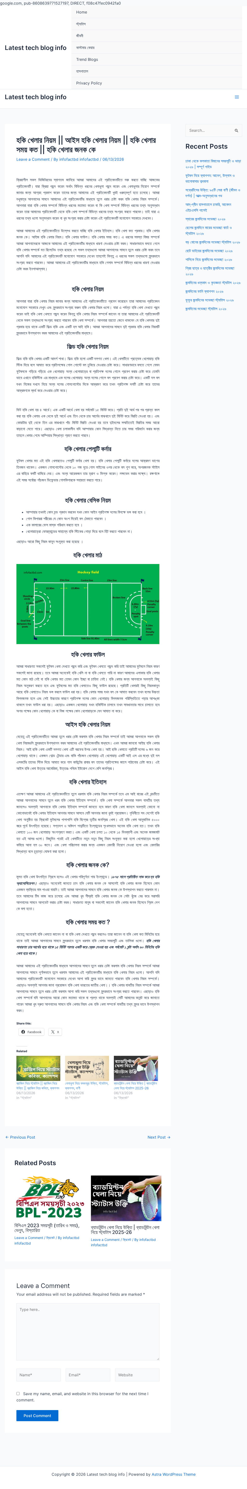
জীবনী (79, 35)
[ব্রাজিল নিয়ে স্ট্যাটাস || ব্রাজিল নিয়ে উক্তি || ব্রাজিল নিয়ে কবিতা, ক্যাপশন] (38, 1068)
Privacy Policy (89, 83)
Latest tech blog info (36, 47)
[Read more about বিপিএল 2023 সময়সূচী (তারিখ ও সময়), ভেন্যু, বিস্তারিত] (49, 1197)
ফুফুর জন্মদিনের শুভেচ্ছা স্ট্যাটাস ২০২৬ (209, 300)
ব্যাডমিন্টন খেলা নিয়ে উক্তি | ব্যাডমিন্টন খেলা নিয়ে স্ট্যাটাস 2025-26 (125, 1230)
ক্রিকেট (50, 1238)
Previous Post (20, 1137)
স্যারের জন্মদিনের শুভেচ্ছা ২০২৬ (205, 218)
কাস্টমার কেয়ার (85, 47)
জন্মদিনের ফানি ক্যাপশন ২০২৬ (204, 291)
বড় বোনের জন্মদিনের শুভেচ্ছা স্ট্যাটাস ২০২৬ (212, 242)
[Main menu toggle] (237, 97)
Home (81, 12)
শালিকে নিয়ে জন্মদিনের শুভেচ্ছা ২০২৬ (208, 259)
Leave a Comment (33, 159)
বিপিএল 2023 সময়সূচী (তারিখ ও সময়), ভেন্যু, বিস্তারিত (47, 1228)
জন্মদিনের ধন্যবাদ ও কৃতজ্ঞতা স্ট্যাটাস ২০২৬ (212, 282)
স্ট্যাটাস (81, 23)
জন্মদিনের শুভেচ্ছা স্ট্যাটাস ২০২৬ (205, 308)
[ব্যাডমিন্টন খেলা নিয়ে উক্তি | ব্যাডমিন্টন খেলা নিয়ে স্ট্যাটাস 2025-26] (136, 1068)
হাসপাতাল (82, 71)
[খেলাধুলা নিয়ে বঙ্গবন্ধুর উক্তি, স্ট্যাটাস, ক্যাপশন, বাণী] (87, 1068)
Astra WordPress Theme (174, 1474)
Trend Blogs (87, 59)
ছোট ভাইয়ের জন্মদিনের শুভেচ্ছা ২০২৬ (209, 250)
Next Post (159, 1137)
